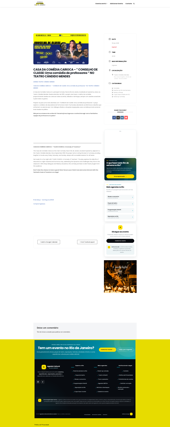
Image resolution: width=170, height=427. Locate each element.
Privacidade (87, 414)
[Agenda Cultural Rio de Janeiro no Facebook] (43, 382)
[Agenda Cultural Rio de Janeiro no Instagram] (38, 382)
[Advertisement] (85, 20)
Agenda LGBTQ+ (103, 383)
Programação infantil (80, 383)
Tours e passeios (103, 379)
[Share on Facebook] (114, 117)
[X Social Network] (118, 117)
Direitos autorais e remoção (123, 388)
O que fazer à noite (80, 391)
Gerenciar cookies (96, 414)
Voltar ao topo (127, 414)
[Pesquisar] (134, 3)
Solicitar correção (125, 383)
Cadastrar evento (120, 241)
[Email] (126, 117)
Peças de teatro (80, 375)
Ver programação (120, 176)
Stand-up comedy (103, 371)
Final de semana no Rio (80, 371)
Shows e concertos (80, 379)
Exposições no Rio (80, 387)
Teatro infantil (103, 375)
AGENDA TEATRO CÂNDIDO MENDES (44, 82)
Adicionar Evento (116, 4)
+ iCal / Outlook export (87, 242)
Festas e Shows (118, 92)
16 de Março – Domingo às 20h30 (43, 200)
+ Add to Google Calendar (48, 242)
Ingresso (114, 65)
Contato (128, 4)
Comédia (116, 88)
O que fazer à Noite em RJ (122, 94)
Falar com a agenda (125, 349)
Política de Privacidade (126, 375)
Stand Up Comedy (119, 96)
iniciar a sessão (47, 332)
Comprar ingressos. (39, 204)
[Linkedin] (122, 117)
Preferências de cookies (126, 379)
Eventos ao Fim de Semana (122, 90)
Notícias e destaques (103, 387)
